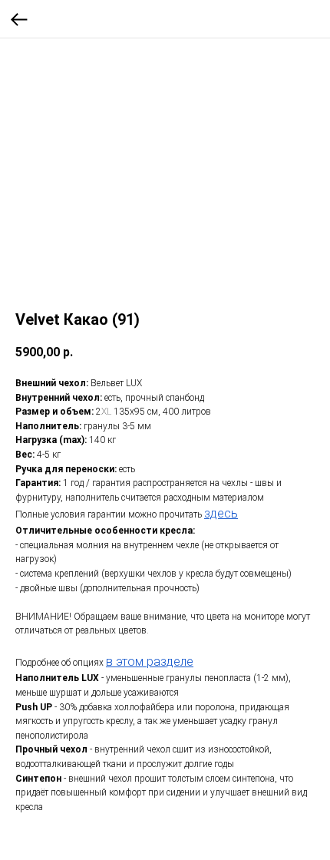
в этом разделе (149, 661)
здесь (221, 513)
